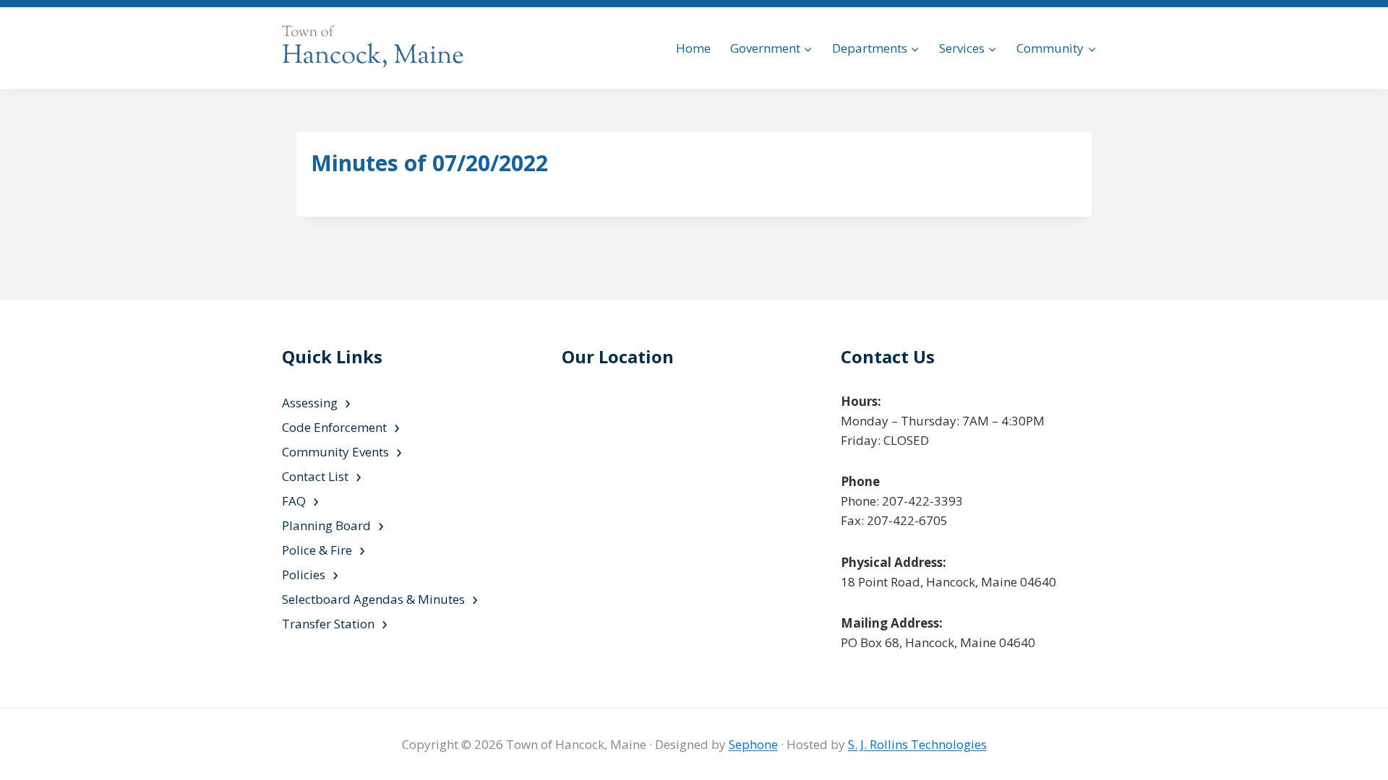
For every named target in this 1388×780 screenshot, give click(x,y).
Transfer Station (328, 623)
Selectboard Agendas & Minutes (373, 599)
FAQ (294, 501)
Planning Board (326, 525)
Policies (303, 574)
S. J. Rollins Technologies (917, 744)
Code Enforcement (334, 427)
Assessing (310, 402)
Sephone (753, 744)
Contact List (315, 476)
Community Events (335, 451)
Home (693, 48)
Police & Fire (317, 550)
